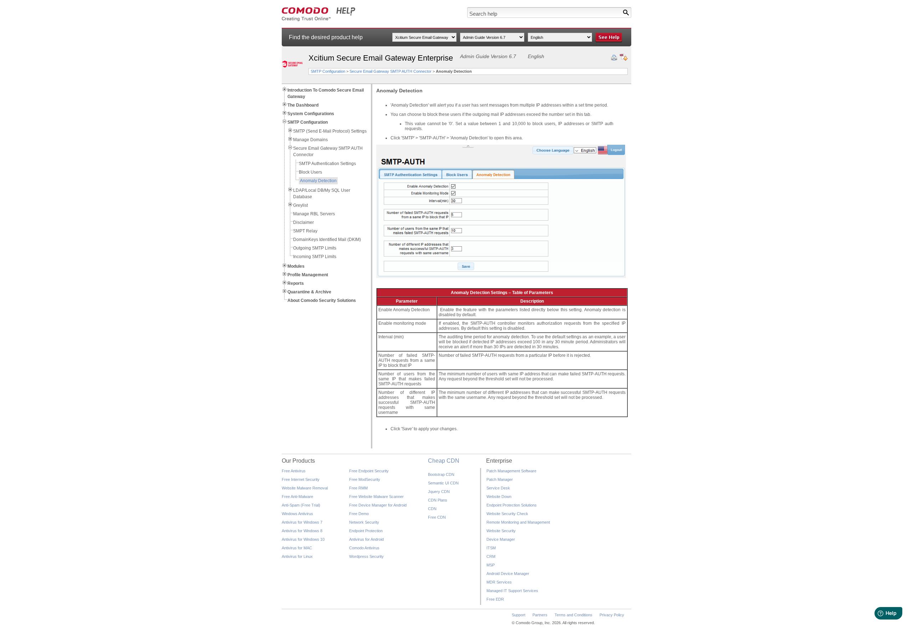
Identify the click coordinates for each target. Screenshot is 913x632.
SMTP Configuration (328, 71)
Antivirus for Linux (297, 556)
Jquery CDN (439, 491)
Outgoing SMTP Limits (314, 248)
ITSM (491, 548)
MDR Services (499, 582)
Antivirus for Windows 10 (303, 539)
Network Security (364, 522)
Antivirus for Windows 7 (302, 522)
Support (518, 615)
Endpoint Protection (366, 531)
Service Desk (498, 488)
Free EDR (495, 599)
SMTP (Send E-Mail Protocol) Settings (330, 131)
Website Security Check (507, 514)
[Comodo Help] (319, 19)
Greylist (300, 205)
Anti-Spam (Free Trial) (301, 505)
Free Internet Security (301, 479)
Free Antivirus (294, 471)
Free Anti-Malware (297, 496)
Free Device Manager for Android (378, 505)
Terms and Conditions (573, 615)
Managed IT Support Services (512, 591)
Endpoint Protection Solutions (511, 505)
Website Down (498, 496)
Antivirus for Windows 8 (302, 531)
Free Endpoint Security (369, 471)
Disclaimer (303, 222)
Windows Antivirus (297, 514)
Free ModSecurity (364, 479)
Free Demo (359, 514)
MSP (490, 565)
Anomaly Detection (318, 180)
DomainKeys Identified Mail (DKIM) (327, 239)
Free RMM (358, 488)
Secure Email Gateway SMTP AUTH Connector (391, 71)
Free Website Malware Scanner (376, 496)
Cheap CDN (443, 461)
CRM (490, 556)
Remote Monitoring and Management (518, 522)
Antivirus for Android (366, 539)
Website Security (501, 531)
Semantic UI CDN (443, 483)
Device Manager (500, 539)
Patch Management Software (511, 471)
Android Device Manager (507, 573)
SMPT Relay (305, 230)
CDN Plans (437, 500)
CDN (432, 509)
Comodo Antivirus (364, 548)
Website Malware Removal (305, 488)
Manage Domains (310, 139)
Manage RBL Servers (314, 213)
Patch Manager (499, 479)
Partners (539, 615)
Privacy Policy (612, 615)
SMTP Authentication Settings (327, 163)
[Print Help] (614, 58)
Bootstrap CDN (441, 474)
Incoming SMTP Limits (314, 256)
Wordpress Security (366, 556)
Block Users (310, 172)
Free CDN (437, 517)
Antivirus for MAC (297, 548)
